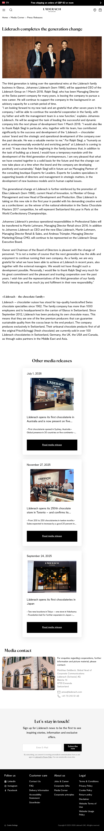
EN (7, 3)
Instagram (12, 786)
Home (5, 18)
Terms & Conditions (89, 781)
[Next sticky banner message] (100, 2)
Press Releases (35, 18)
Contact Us (35, 781)
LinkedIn (12, 781)
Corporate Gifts (62, 786)
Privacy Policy (85, 786)
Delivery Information (39, 790)
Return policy (85, 795)
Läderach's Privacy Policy (43, 757)
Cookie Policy (85, 790)
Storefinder (34, 802)
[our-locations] (94, 10)
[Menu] (4, 10)
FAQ (31, 786)
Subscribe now (73, 747)
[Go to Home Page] (52, 10)
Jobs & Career (61, 781)
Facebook (12, 790)
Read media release (52, 445)
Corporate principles (64, 795)
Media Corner (18, 18)
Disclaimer (84, 799)
